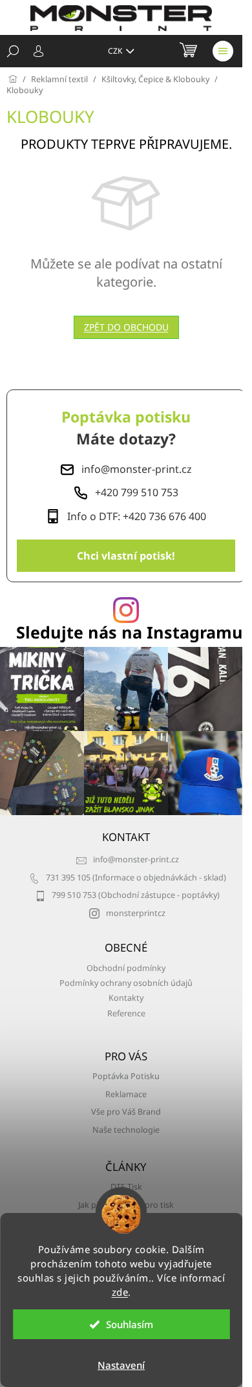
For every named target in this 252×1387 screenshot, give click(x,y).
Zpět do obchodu (126, 327)
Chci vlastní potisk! (126, 556)
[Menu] (223, 51)
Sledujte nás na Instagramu (129, 632)
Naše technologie (126, 1129)
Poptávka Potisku (126, 1076)
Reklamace (126, 1094)
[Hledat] (13, 51)
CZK (116, 50)
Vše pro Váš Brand (126, 1111)
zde (120, 1291)
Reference (126, 1013)
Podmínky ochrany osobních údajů (126, 982)
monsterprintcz (135, 913)
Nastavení (121, 1365)
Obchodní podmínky (126, 968)
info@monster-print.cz (136, 859)
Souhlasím (129, 1324)
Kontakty (126, 997)
